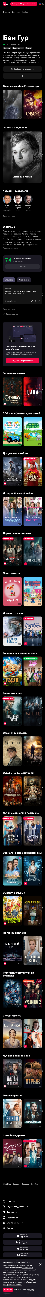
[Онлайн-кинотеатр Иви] (6, 3)
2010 (8, 45)
